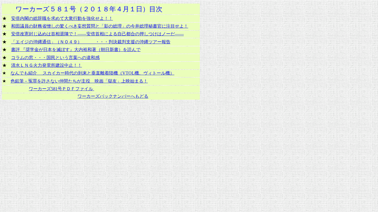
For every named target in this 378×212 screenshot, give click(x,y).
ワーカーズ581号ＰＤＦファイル (61, 88)
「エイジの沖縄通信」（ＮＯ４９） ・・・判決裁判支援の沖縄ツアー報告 (90, 41)
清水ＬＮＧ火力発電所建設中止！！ (46, 65)
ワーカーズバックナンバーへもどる (112, 96)
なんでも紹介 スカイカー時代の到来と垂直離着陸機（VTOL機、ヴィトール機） (92, 73)
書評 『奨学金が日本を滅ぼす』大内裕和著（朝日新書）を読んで (76, 49)
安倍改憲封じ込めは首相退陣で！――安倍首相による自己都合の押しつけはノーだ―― (97, 33)
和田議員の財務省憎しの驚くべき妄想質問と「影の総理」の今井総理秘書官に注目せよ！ (99, 26)
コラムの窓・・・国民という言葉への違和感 (55, 57)
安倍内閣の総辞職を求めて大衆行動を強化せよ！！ (62, 18)
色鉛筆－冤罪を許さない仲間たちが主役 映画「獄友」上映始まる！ (79, 81)
